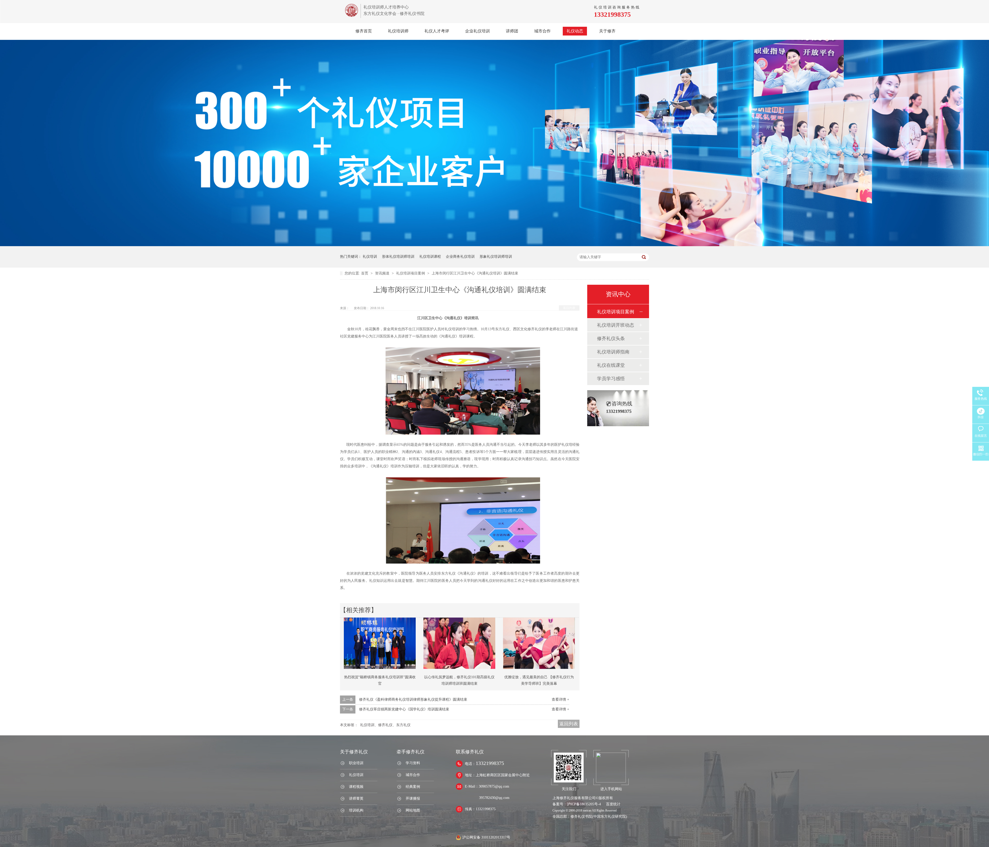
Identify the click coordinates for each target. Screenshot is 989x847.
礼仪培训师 (398, 31)
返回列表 (569, 308)
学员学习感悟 (611, 378)
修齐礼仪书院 (581, 816)
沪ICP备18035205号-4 (584, 804)
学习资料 (413, 763)
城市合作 (542, 31)
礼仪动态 (575, 31)
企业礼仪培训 (477, 31)
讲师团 (512, 31)
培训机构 (356, 810)
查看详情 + (560, 699)
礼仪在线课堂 (611, 365)
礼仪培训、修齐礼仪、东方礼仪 (385, 725)
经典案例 (413, 787)
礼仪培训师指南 (613, 351)
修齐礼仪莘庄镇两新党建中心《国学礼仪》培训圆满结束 (404, 709)
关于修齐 (607, 31)
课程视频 (356, 787)
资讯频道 (382, 273)
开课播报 (413, 798)
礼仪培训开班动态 (615, 325)
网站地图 (413, 810)
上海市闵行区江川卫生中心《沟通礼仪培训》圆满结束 (475, 273)
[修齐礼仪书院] (351, 15)
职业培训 (356, 763)
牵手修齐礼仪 (410, 751)
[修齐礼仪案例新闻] (494, 245)
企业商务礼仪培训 (460, 256)
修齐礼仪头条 (611, 338)
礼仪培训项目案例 (411, 273)
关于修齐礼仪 (354, 751)
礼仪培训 (370, 256)
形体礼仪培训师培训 (398, 256)
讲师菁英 (356, 798)
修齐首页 (363, 31)
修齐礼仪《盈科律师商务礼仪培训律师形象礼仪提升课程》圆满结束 (413, 699)
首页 (365, 273)
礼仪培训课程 (430, 256)
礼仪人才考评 (436, 31)
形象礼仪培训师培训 (496, 256)
